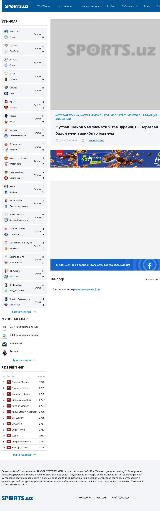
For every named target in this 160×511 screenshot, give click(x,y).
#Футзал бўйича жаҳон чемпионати (82, 115)
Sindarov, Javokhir (19, 400)
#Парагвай (63, 119)
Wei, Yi (13, 435)
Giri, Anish (15, 423)
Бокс (146, 6)
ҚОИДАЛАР (85, 497)
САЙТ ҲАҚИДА (120, 497)
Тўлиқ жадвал (21, 360)
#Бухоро (134, 115)
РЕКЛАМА (101, 497)
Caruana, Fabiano (19, 394)
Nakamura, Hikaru (19, 388)
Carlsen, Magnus (18, 382)
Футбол (111, 6)
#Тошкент (118, 115)
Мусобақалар (66, 6)
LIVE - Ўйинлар (43, 6)
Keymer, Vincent (18, 406)
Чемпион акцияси (90, 6)
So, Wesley (16, 417)
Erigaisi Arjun (16, 429)
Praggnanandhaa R (20, 441)
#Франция (150, 115)
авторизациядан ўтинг (88, 289)
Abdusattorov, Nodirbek (22, 411)
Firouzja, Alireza (18, 447)
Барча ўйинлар (21, 311)
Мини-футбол (96, 140)
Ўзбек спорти (129, 6)
